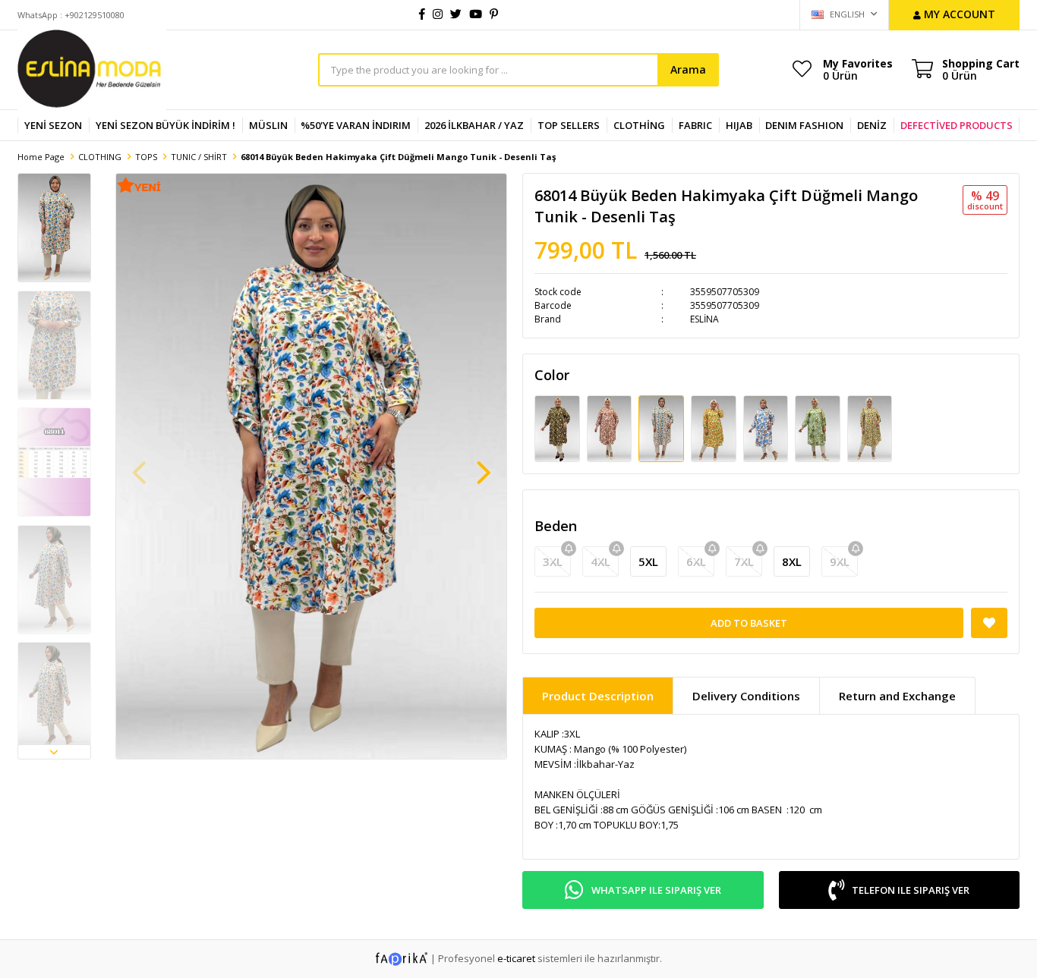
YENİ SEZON (53, 125)
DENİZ (872, 125)
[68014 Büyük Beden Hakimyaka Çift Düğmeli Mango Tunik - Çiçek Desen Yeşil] (715, 428)
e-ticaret (516, 958)
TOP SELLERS (568, 125)
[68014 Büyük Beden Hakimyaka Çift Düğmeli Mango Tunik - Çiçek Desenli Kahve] (611, 428)
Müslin (268, 125)
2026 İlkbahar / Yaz (474, 125)
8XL (792, 561)
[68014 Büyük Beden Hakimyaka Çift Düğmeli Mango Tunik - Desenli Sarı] (870, 428)
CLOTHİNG (639, 125)
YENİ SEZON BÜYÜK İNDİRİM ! (165, 125)
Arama (688, 69)
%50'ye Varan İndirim (356, 125)
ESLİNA (704, 319)
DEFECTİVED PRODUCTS (956, 125)
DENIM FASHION (804, 125)
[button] (54, 751)
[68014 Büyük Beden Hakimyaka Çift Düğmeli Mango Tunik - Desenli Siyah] (558, 428)
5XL (648, 561)
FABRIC (695, 125)
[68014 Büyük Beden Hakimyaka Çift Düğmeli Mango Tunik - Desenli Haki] (819, 428)
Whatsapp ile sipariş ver (656, 890)
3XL (553, 561)
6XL (696, 561)
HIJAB (739, 125)
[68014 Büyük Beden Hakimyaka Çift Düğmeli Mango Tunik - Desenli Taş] (662, 428)
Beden (555, 526)
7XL (744, 561)
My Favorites (858, 69)
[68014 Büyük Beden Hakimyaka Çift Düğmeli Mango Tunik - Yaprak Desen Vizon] (767, 428)
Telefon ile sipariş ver (910, 890)
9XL (839, 561)
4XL (600, 561)
